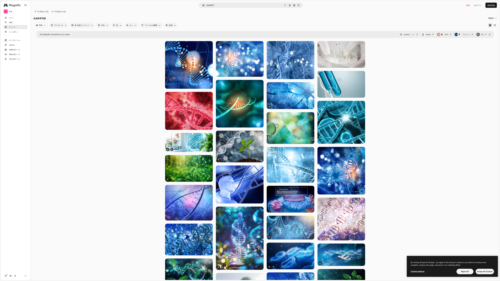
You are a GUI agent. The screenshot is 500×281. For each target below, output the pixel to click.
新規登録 (491, 5)
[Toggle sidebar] (25, 5)
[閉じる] (490, 34)
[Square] (495, 25)
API (482, 34)
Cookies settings (417, 271)
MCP (446, 34)
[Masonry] (490, 25)
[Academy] (10, 276)
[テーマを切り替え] (15, 276)
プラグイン (466, 34)
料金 (468, 5)
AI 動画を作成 (60, 11)
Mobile (428, 34)
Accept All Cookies (485, 271)
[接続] (6, 276)
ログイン (477, 5)
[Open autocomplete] (202, 5)
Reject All (465, 271)
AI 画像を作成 (42, 11)
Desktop (409, 34)
